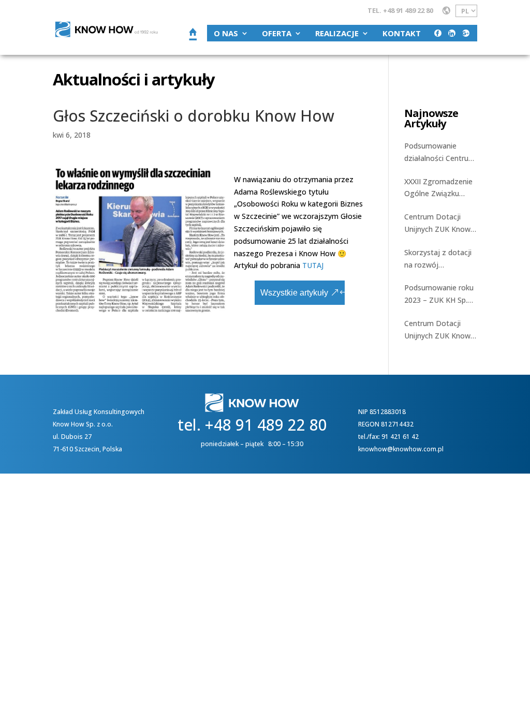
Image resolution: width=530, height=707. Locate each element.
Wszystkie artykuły (294, 292)
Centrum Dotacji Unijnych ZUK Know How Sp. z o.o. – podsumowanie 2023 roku (439, 330)
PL (465, 11)
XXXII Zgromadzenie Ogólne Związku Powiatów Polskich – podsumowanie (439, 188)
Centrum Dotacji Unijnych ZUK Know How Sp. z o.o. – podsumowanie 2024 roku (439, 223)
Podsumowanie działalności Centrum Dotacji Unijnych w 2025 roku (439, 153)
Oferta (276, 33)
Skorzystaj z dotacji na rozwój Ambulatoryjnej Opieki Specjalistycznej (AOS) (438, 259)
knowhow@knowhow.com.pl (401, 449)
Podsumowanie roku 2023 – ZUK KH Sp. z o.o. (439, 294)
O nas (226, 33)
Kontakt (401, 33)
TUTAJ (312, 265)
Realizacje (337, 33)
